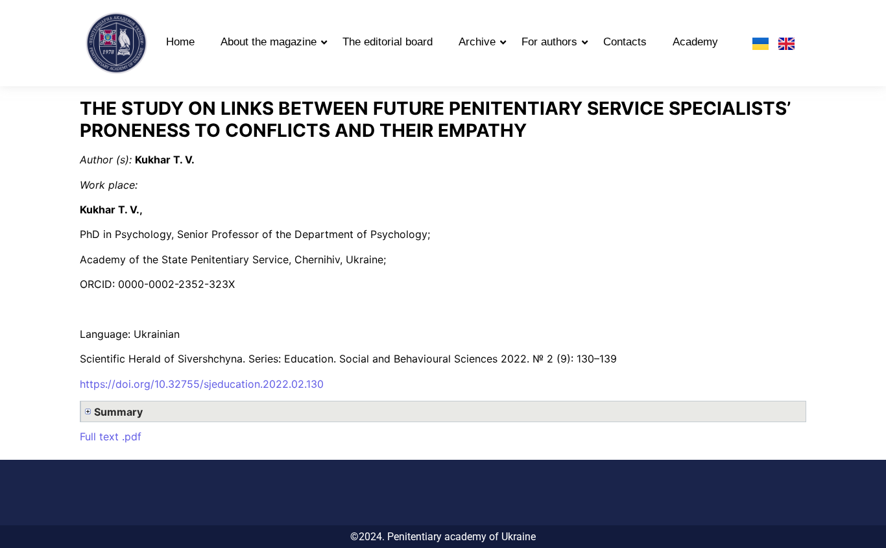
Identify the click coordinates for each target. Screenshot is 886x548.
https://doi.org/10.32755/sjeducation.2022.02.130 (202, 383)
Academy (695, 42)
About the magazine (269, 42)
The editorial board (387, 42)
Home (180, 42)
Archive (477, 42)
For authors (549, 42)
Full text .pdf (110, 436)
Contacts (625, 42)
